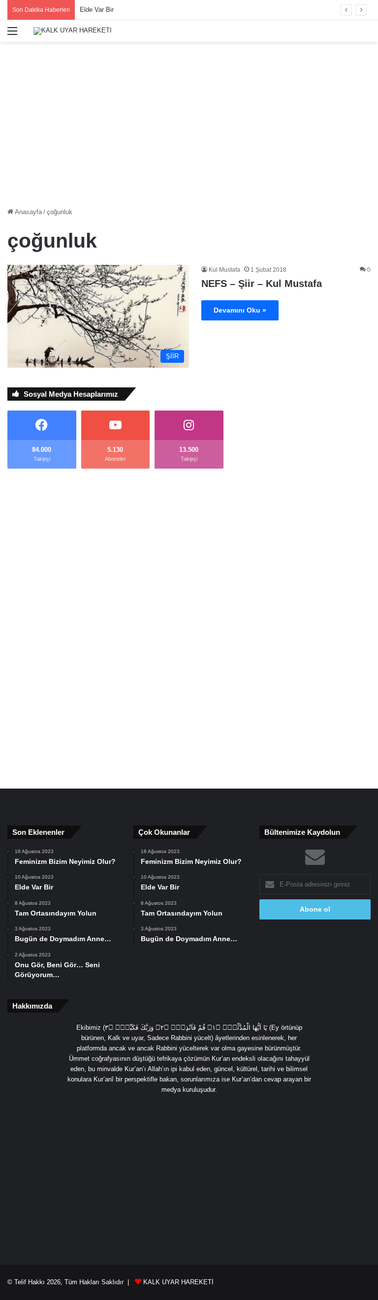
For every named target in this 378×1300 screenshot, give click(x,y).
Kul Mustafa (224, 269)
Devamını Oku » (240, 310)
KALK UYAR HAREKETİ (178, 1282)
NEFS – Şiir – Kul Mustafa (261, 283)
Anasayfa (27, 212)
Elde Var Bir (97, 9)
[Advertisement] (189, 121)
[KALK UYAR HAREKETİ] (72, 31)
